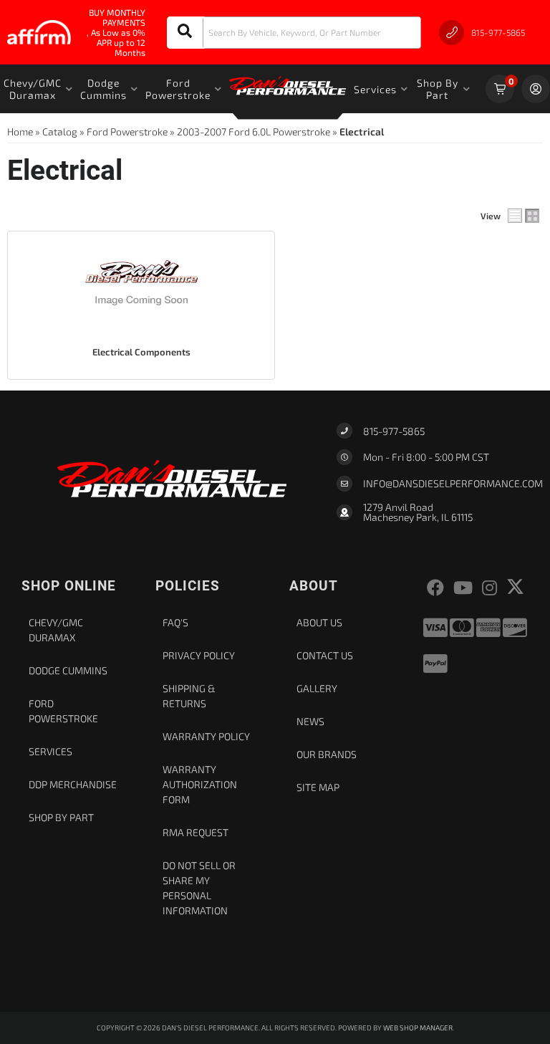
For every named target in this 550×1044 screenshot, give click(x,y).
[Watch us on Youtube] (463, 588)
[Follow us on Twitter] (515, 586)
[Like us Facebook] (435, 588)
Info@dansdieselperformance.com (453, 484)
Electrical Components (141, 352)
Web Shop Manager (418, 1027)
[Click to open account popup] (535, 89)
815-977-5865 (394, 431)
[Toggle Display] (523, 216)
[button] (294, 32)
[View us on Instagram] (489, 588)
